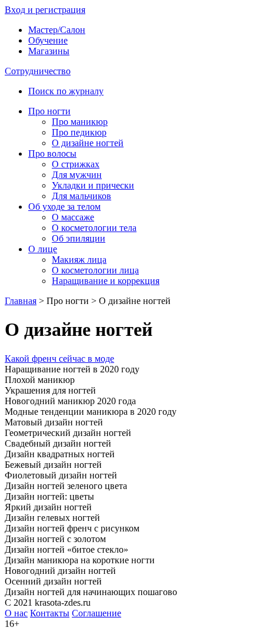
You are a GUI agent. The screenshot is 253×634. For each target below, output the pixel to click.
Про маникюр (80, 122)
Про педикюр (79, 132)
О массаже (73, 217)
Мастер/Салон (56, 30)
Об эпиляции (78, 238)
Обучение (48, 40)
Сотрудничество (38, 71)
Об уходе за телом (64, 207)
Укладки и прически (93, 185)
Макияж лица (79, 260)
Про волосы (52, 153)
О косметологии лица (95, 270)
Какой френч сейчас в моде (59, 359)
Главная (20, 301)
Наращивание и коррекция (105, 281)
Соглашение (96, 613)
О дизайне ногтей (88, 143)
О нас (16, 613)
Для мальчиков (81, 196)
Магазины (48, 51)
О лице (42, 249)
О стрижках (75, 164)
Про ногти (49, 111)
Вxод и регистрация (45, 10)
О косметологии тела (94, 228)
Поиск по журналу (66, 91)
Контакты (49, 613)
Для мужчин (77, 175)
